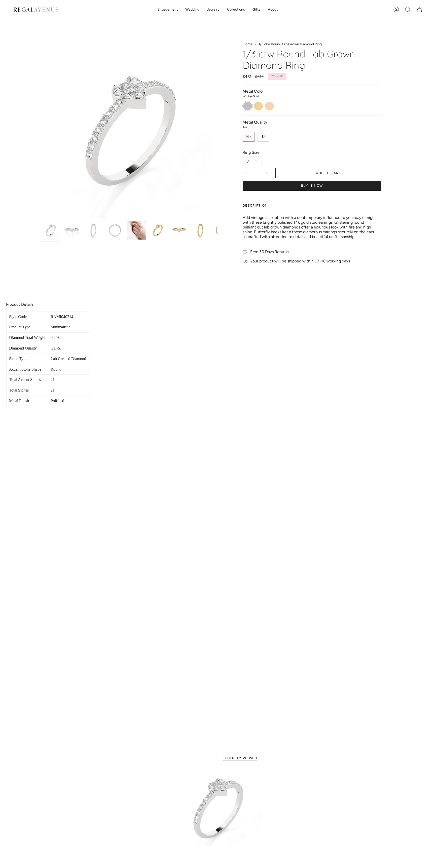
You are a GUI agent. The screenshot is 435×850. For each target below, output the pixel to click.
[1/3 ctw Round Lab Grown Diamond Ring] (217, 807)
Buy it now (312, 185)
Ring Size (251, 152)
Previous (41, 130)
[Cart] (419, 9)
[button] (168, 10)
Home (247, 44)
